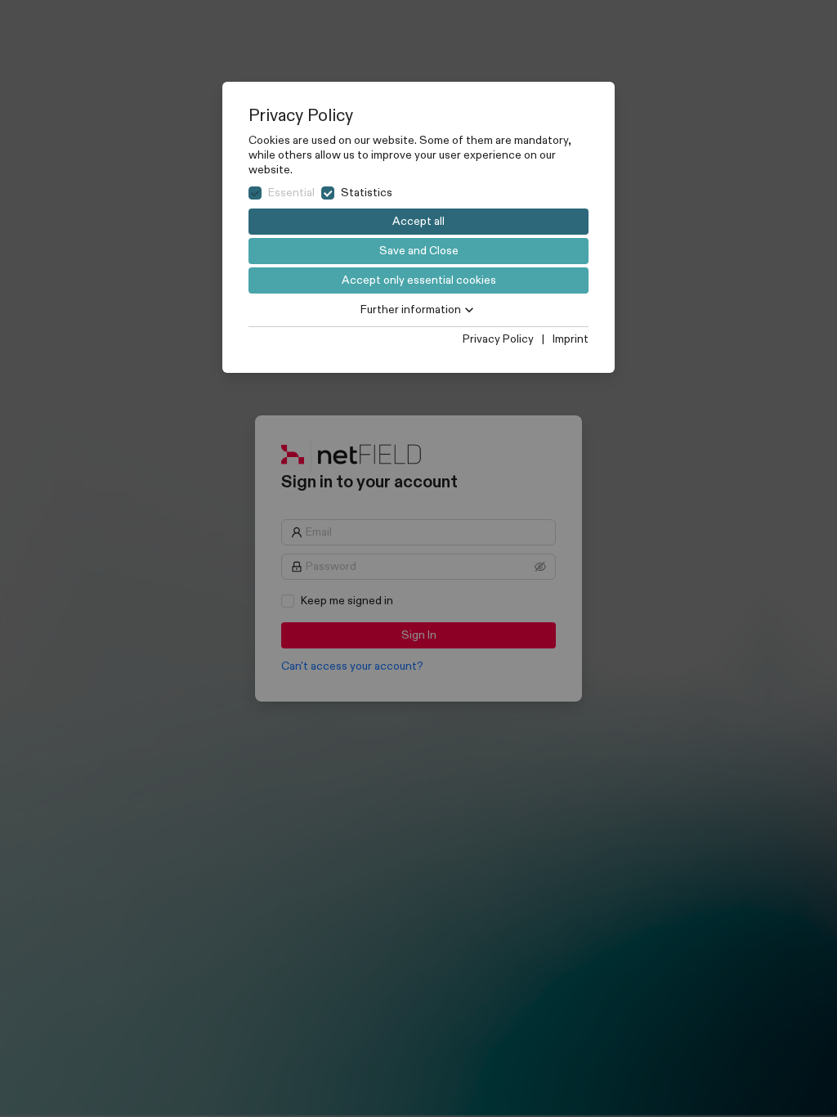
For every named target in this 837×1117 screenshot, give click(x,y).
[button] (418, 310)
